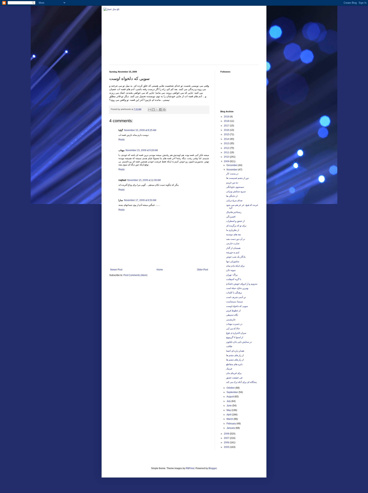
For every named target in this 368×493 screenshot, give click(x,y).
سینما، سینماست (234, 301)
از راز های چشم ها (235, 355)
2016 (227, 130)
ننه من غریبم (232, 182)
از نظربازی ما (232, 230)
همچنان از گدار (233, 248)
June (229, 405)
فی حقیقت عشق (234, 377)
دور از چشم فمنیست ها (237, 178)
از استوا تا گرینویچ (234, 337)
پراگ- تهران (231, 274)
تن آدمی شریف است (236, 297)
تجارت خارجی (232, 243)
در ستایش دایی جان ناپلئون (239, 342)
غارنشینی (230, 319)
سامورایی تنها (232, 261)
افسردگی (230, 216)
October (231, 387)
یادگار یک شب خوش (236, 256)
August (230, 396)
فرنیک (229, 368)
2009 (227, 161)
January (231, 428)
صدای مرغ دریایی (234, 200)
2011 (227, 152)
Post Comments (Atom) (135, 275)
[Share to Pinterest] (164, 109)
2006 (227, 442)
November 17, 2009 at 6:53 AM (140, 200)
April (229, 414)
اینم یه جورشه (232, 252)
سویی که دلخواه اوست (237, 306)
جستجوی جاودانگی (235, 187)
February (232, 423)
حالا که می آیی (233, 328)
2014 (227, 139)
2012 (227, 148)
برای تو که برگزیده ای (236, 225)
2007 (227, 438)
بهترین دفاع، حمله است (237, 288)
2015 (227, 134)
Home (160, 269)
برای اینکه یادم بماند (235, 265)
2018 (227, 121)
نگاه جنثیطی (232, 315)
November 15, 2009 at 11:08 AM (144, 180)
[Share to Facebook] (161, 109)
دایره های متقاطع (234, 364)
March (230, 419)
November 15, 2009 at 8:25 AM (140, 130)
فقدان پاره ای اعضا (235, 351)
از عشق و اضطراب (235, 221)
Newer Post (116, 269)
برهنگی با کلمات (234, 292)
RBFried (190, 468)
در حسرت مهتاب (234, 324)
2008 (227, 433)
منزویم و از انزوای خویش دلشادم (241, 283)
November (232, 169)
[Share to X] (157, 109)
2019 (227, 116)
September (233, 392)
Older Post (202, 269)
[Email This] (150, 109)
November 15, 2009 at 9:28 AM (142, 150)
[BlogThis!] (153, 109)
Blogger (213, 468)
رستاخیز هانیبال (233, 212)
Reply (121, 139)
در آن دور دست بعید (235, 239)
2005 (227, 447)
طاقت (229, 346)
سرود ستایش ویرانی (236, 191)
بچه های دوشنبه (233, 234)
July (229, 401)
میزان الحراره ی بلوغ (236, 333)
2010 (227, 156)
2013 (227, 143)
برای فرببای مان (234, 373)
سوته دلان (231, 270)
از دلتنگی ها (231, 196)
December (232, 165)
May (229, 410)
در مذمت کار (232, 173)
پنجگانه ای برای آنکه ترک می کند (241, 382)
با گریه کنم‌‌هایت (233, 279)
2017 (227, 125)
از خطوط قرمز (233, 310)
